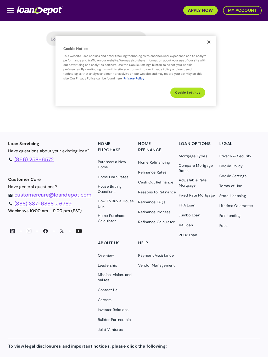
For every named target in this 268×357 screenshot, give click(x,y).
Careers (105, 299)
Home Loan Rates (113, 177)
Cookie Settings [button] (233, 176)
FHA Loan (187, 205)
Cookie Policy (231, 166)
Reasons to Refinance (157, 192)
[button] (199, 10)
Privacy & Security (235, 156)
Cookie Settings (187, 93)
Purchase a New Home (112, 164)
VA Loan (186, 225)
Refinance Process (154, 212)
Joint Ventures (110, 329)
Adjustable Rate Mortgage (192, 183)
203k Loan (188, 235)
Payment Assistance (156, 255)
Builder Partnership (114, 319)
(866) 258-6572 (34, 159)
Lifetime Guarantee (236, 205)
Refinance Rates (152, 172)
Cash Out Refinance (155, 182)
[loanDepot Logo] (40, 10)
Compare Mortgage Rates (196, 168)
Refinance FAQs (151, 202)
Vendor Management (156, 265)
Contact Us (108, 289)
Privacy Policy (134, 78)
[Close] (209, 42)
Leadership (108, 265)
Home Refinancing (154, 162)
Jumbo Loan (189, 215)
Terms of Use (230, 185)
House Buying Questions (110, 189)
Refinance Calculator (156, 222)
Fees (223, 225)
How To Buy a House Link (116, 204)
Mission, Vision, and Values (115, 277)
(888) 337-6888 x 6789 (43, 203)
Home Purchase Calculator (111, 218)
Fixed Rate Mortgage (197, 195)
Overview (106, 255)
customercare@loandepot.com (53, 194)
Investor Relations (113, 309)
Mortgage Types (193, 156)
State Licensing (232, 195)
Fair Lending (230, 215)
